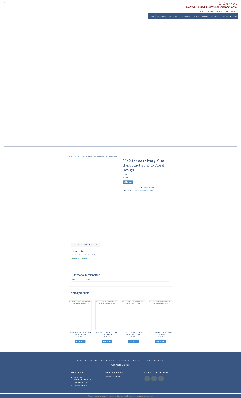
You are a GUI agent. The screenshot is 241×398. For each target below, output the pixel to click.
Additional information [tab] (90, 245)
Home (152, 16)
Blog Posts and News (229, 16)
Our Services (161, 16)
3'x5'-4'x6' (77, 156)
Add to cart (128, 182)
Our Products (173, 16)
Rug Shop (196, 16)
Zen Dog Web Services (145, 396)
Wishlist (210, 11)
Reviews (205, 16)
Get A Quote (185, 16)
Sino (151, 190)
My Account (201, 11)
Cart (226, 11)
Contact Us (215, 16)
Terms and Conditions (112, 377)
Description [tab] (76, 245)
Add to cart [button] (80, 341)
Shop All (233, 11)
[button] (98, 360)
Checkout (219, 11)
